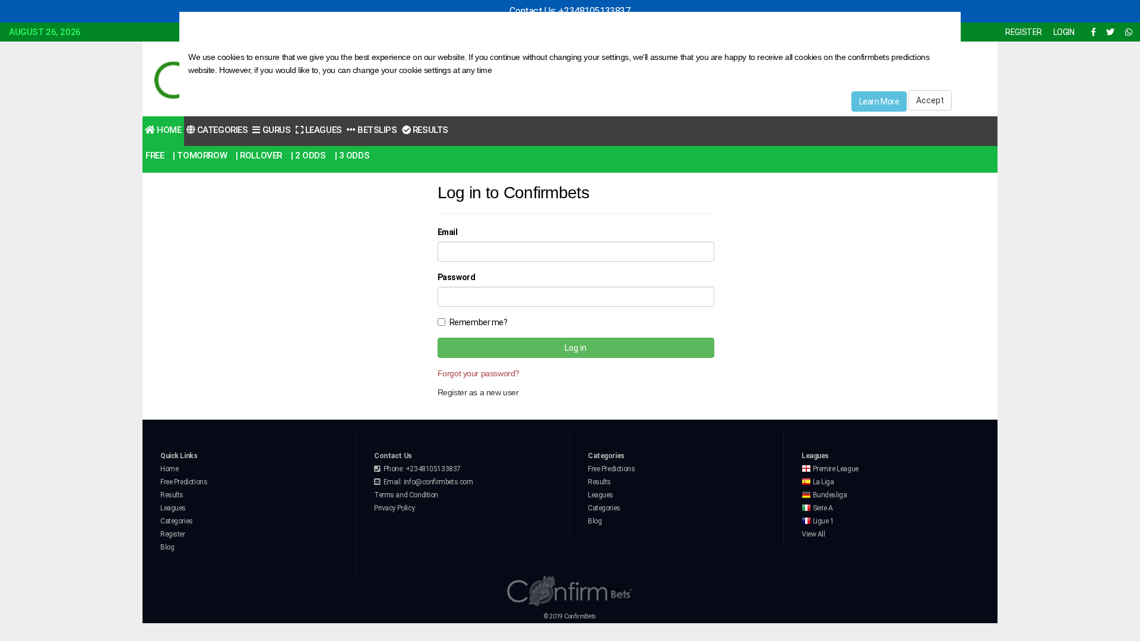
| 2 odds (308, 155)
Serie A (822, 508)
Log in (576, 348)
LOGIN (1064, 32)
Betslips (376, 130)
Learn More (879, 101)
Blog (167, 547)
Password (457, 277)
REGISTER (1023, 32)
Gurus (275, 130)
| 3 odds (352, 155)
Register (172, 534)
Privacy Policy (394, 508)
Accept (930, 100)
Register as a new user (478, 392)
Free (154, 155)
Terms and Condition (406, 495)
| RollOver (259, 155)
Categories (221, 130)
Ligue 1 (822, 521)
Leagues (322, 130)
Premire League (835, 469)
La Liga (822, 482)
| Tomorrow (200, 155)
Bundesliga (829, 495)
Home (168, 130)
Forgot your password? (479, 373)
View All (813, 534)
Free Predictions (183, 482)
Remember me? (478, 322)
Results (429, 130)
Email (448, 232)
